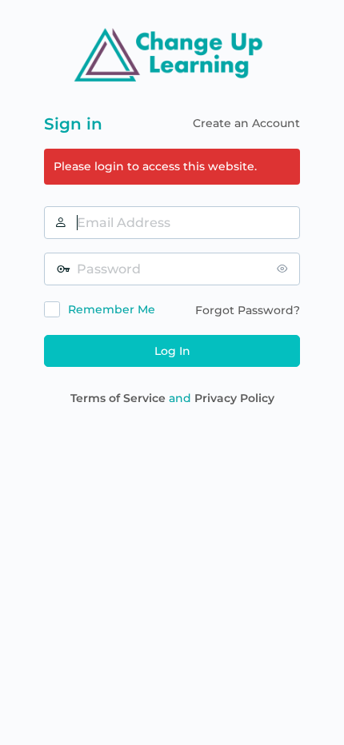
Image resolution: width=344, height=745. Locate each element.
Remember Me (111, 309)
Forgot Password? (247, 310)
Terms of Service (118, 398)
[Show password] (284, 269)
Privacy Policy (234, 398)
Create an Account (246, 123)
